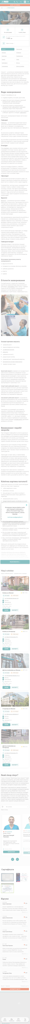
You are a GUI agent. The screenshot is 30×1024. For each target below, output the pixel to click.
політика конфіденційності (15, 517)
